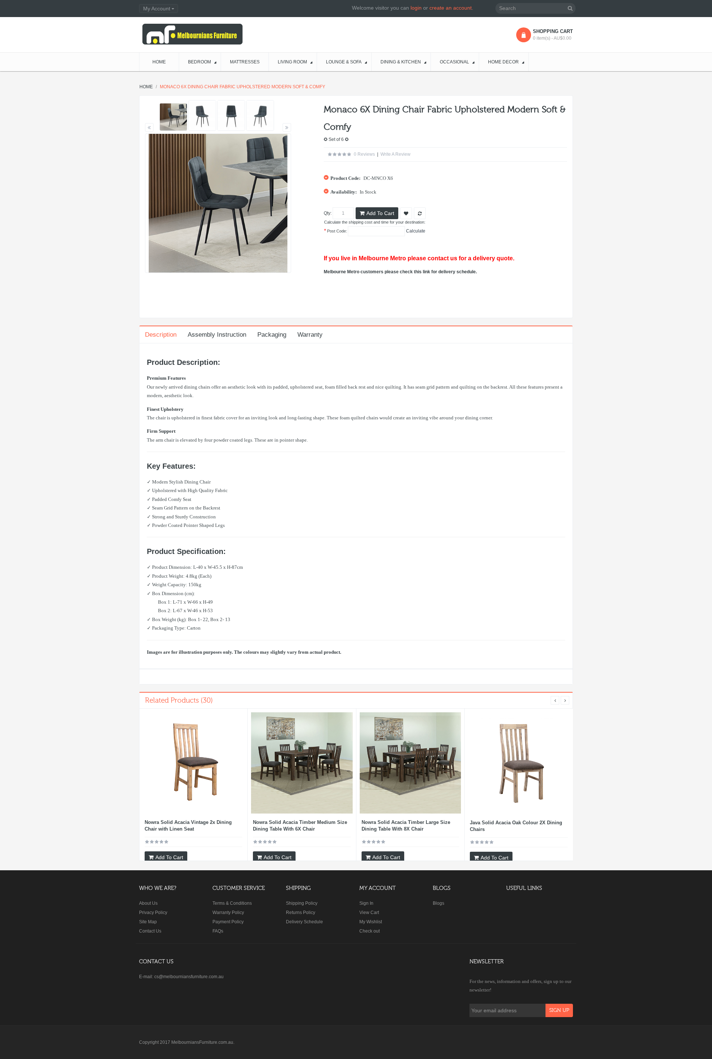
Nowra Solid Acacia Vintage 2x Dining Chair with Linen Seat (188, 825)
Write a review (395, 154)
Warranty (310, 334)
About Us (148, 903)
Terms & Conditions (232, 903)
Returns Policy (300, 912)
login (416, 8)
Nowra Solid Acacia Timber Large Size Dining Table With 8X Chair (406, 825)
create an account (450, 8)
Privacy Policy (153, 912)
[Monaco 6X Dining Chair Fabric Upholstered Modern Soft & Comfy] (173, 117)
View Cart (369, 912)
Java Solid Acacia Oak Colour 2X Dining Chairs (516, 826)
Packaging (271, 334)
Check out (369, 931)
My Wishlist (370, 921)
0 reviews (364, 154)
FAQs (217, 931)
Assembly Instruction (217, 334)
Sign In (366, 903)
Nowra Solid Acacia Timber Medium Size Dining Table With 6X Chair (300, 825)
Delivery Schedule (304, 921)
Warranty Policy (228, 912)
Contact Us (150, 931)
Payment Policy (228, 921)
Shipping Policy (301, 903)
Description (161, 334)
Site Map (148, 921)
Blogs (438, 903)
